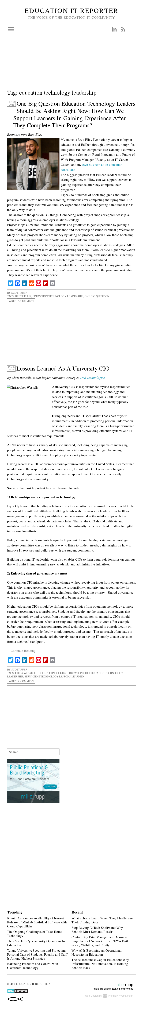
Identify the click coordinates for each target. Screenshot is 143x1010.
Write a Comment (21, 301)
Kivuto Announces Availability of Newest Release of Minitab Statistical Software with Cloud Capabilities (37, 922)
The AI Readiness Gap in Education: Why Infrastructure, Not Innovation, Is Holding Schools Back (100, 963)
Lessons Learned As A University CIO (63, 368)
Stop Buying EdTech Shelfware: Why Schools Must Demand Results (97, 929)
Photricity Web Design (120, 995)
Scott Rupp (19, 292)
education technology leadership (58, 296)
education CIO (77, 673)
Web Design (92, 995)
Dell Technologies (92, 377)
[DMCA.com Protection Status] (17, 992)
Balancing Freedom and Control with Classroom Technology (32, 965)
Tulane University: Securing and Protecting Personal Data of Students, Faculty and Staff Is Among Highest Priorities (37, 954)
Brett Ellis (23, 296)
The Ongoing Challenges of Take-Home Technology (34, 933)
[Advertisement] (71, 63)
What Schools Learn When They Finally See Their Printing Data (102, 920)
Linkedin (114, 29)
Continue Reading (23, 650)
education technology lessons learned (54, 676)
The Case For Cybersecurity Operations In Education (36, 943)
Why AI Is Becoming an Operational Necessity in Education (97, 952)
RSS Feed (123, 29)
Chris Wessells (26, 673)
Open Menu (11, 29)
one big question (97, 296)
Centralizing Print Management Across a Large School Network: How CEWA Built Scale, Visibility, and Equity (100, 941)
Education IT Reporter (71, 10)
